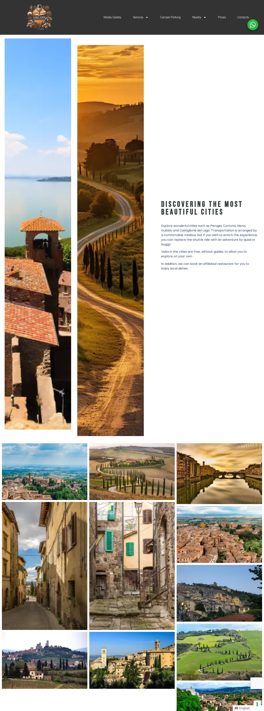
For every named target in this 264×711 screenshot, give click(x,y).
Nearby (196, 17)
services (138, 17)
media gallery (112, 17)
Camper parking (170, 17)
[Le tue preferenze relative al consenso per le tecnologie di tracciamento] (257, 704)
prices (222, 17)
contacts (243, 17)
